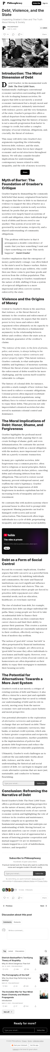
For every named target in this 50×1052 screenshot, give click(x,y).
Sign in (45, 3)
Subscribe (36, 3)
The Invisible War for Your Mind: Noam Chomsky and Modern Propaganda (17, 995)
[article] (25, 963)
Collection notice (38, 1041)
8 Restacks (29, 890)
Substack (15, 1049)
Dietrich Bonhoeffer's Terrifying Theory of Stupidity (17, 959)
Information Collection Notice (24, 881)
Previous (9, 906)
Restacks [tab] (17, 922)
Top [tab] (4, 951)
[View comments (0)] (13, 34)
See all (6, 1012)
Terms (30, 1041)
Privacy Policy (42, 881)
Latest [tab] (10, 951)
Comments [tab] (7, 922)
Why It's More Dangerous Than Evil (16, 963)
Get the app (34, 1045)
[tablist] (12, 922)
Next (42, 906)
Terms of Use (36, 879)
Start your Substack (20, 1045)
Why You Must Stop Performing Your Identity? (16, 979)
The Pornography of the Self (15, 975)
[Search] (45, 951)
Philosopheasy (12, 27)
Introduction (7, 1000)
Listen (45, 28)
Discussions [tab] (19, 951)
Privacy (24, 1041)
